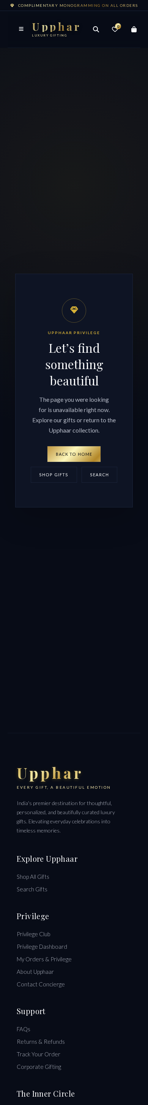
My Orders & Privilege (44, 959)
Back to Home (74, 454)
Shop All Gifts (33, 876)
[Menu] (21, 29)
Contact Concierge (41, 984)
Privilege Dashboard (42, 946)
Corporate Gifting (39, 1066)
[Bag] (134, 29)
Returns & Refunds (41, 1041)
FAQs (23, 1029)
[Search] (96, 29)
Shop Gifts (53, 474)
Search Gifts (32, 889)
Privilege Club (33, 934)
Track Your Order (38, 1054)
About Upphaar (35, 971)
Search (99, 474)
